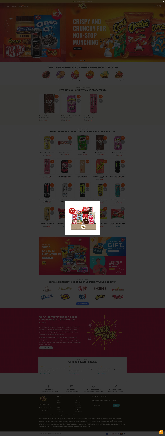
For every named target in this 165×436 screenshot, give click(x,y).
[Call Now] (161, 432)
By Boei (161, 435)
